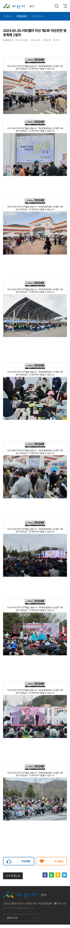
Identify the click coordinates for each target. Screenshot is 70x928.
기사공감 (58, 861)
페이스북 (45, 875)
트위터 (64, 875)
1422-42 (61, 903)
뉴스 (31, 6)
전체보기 (7, 16)
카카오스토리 (57, 875)
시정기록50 (37, 16)
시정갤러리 (21, 16)
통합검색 (56, 6)
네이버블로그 (51, 875)
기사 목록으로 (13, 876)
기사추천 (25, 861)
